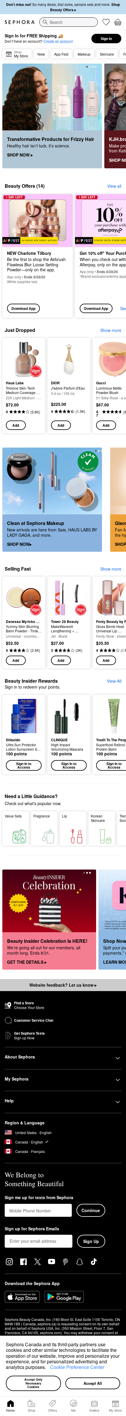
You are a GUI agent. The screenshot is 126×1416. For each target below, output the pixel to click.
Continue (90, 1210)
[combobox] (68, 22)
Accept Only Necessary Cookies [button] (33, 1383)
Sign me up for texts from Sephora (39, 1197)
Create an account (58, 41)
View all (114, 186)
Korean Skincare (98, 818)
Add (15, 425)
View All (114, 681)
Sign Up (91, 1241)
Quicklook (15, 359)
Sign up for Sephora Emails (32, 1228)
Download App (23, 308)
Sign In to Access (23, 765)
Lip (64, 815)
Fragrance (41, 815)
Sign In (106, 38)
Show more (110, 330)
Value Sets (13, 815)
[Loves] (106, 22)
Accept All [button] (93, 1383)
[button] (48, 1368)
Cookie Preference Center (77, 1367)
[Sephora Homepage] (19, 22)
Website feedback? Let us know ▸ (63, 985)
